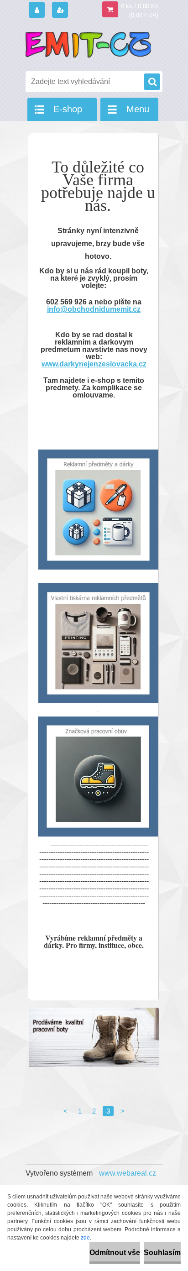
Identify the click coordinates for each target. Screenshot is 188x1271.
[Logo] (88, 45)
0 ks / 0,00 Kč (139, 6)
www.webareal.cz (127, 1173)
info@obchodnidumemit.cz (94, 309)
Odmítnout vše (114, 1252)
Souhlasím (162, 1252)
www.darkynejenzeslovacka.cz (94, 364)
